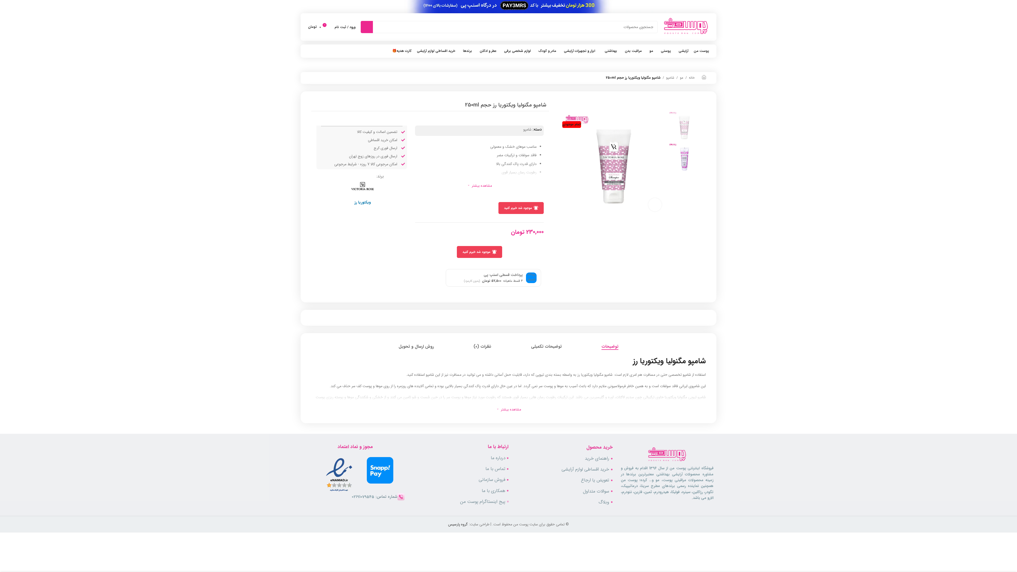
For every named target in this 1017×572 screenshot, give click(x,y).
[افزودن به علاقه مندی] (398, 174)
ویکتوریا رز (362, 202)
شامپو (670, 78)
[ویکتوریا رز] (362, 186)
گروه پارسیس (458, 524)
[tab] (609, 346)
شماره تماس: (374, 497)
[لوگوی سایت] (686, 27)
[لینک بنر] (508, 6)
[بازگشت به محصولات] (320, 78)
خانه (692, 78)
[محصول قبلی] (326, 78)
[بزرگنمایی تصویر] (655, 204)
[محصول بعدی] (314, 78)
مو (681, 78)
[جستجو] (368, 27)
